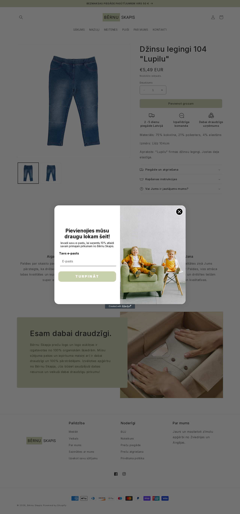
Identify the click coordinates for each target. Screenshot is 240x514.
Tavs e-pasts (69, 253)
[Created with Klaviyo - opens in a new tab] (120, 306)
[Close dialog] (179, 211)
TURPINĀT (87, 276)
